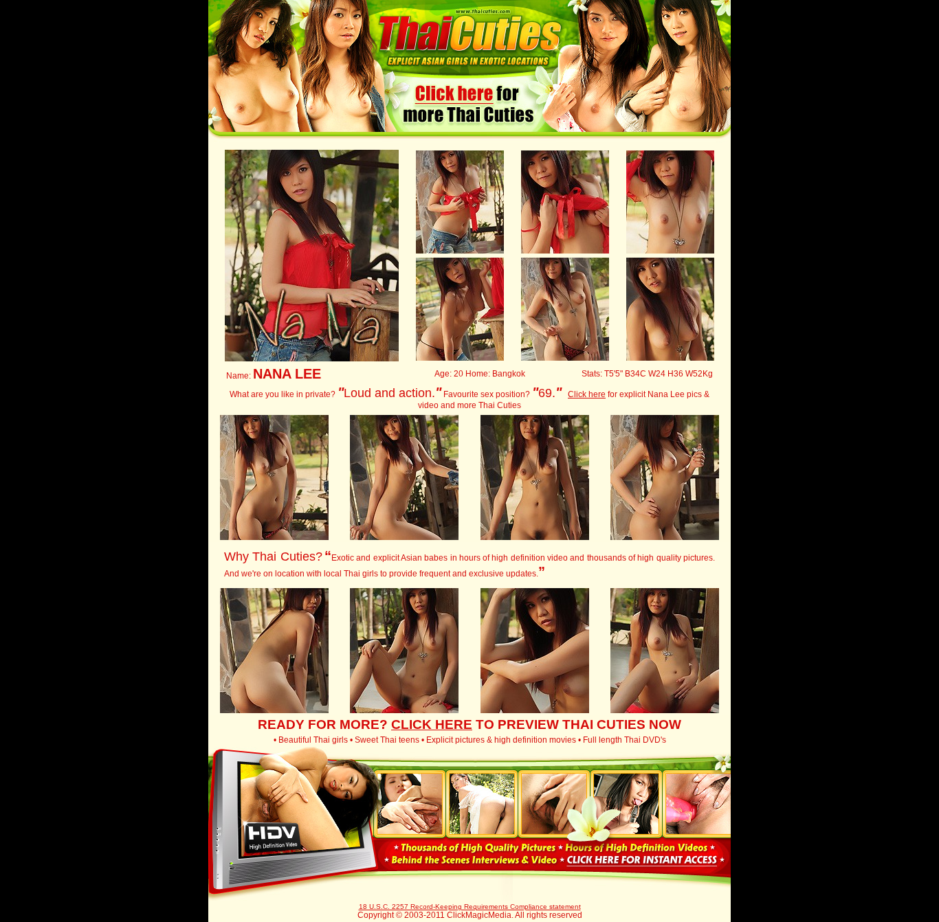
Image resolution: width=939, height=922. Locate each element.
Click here (587, 394)
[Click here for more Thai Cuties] (469, 123)
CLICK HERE (431, 724)
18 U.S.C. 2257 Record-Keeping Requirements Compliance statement (470, 906)
